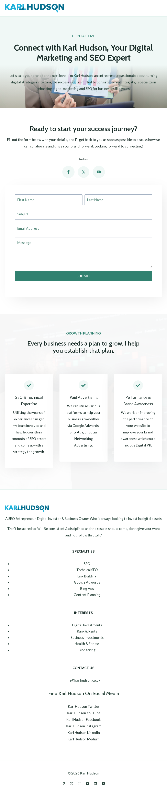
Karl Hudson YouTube (83, 713)
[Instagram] (79, 783)
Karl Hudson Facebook (83, 719)
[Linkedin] (95, 783)
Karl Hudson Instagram (83, 726)
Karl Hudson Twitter (83, 706)
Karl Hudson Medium (83, 739)
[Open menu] (158, 8)
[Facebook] (63, 783)
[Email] (103, 783)
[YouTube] (87, 783)
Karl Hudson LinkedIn (83, 732)
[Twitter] (71, 783)
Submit (83, 276)
